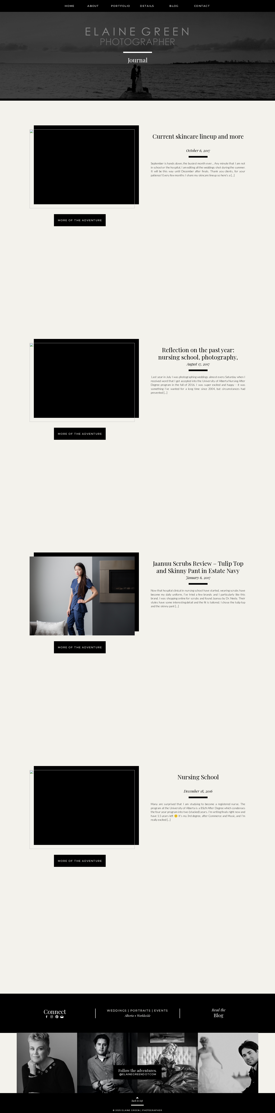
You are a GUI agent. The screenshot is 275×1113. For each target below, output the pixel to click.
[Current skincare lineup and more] (82, 168)
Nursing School (198, 777)
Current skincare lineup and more (198, 136)
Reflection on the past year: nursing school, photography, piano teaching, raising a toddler (198, 357)
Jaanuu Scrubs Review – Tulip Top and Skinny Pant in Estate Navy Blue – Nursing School (198, 570)
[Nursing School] (82, 809)
